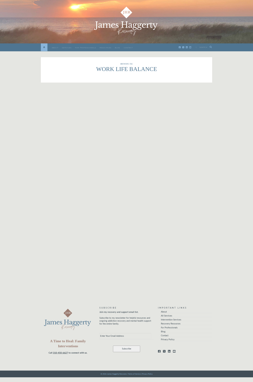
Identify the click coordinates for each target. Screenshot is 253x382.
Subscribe (126, 349)
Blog (117, 48)
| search (201, 47)
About (55, 48)
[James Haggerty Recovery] (126, 21)
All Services (166, 316)
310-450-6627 (60, 353)
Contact (128, 48)
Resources (105, 48)
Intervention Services (171, 320)
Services (67, 48)
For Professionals (85, 48)
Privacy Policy (168, 339)
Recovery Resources (171, 324)
